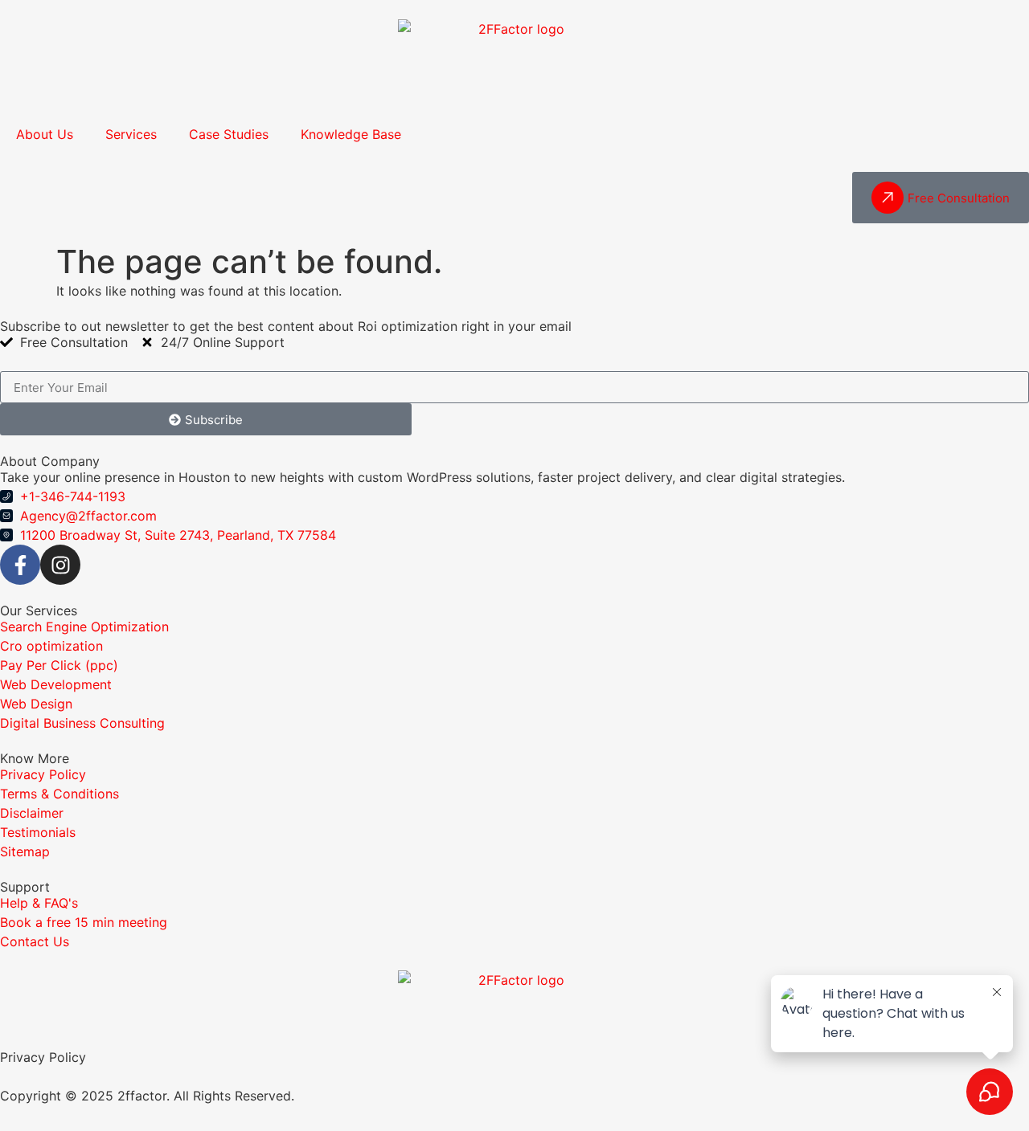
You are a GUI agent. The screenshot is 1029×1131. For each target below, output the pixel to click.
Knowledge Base (351, 134)
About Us (44, 134)
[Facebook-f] (20, 565)
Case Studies (229, 134)
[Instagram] (60, 565)
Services (131, 134)
